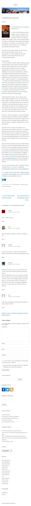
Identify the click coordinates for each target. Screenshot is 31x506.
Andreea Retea (5, 465)
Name (3, 343)
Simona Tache (5, 480)
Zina (9, 227)
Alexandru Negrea (6, 463)
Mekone (10, 262)
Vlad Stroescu (5, 483)
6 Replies (4, 21)
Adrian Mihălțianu (6, 462)
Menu (15, 4)
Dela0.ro (4, 494)
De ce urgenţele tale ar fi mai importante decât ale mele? (23, 197)
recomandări (16, 184)
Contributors (5, 492)
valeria (10, 210)
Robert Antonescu (6, 478)
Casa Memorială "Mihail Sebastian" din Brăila (15, 436)
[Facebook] (3, 389)
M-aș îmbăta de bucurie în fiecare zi (10, 418)
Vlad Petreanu (5, 481)
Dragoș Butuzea (5, 474)
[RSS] (11, 389)
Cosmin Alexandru (6, 471)
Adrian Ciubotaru (7, 186)
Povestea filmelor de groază (8, 421)
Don (9, 295)
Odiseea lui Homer (6, 414)
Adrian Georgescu (6, 460)
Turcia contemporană (23, 169)
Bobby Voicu (4, 469)
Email (3, 349)
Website (4, 355)
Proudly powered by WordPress (8, 503)
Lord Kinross (26, 27)
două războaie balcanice (10, 158)
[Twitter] (7, 389)
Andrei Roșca (5, 467)
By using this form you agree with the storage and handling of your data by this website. (15, 366)
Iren (3, 476)
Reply (3, 221)
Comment (5, 327)
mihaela (10, 244)
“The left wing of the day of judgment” (10, 416)
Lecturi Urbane (12, 174)
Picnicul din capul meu (7, 420)
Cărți (12, 441)
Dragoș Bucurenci (6, 472)
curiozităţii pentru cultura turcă (9, 169)
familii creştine (17, 93)
